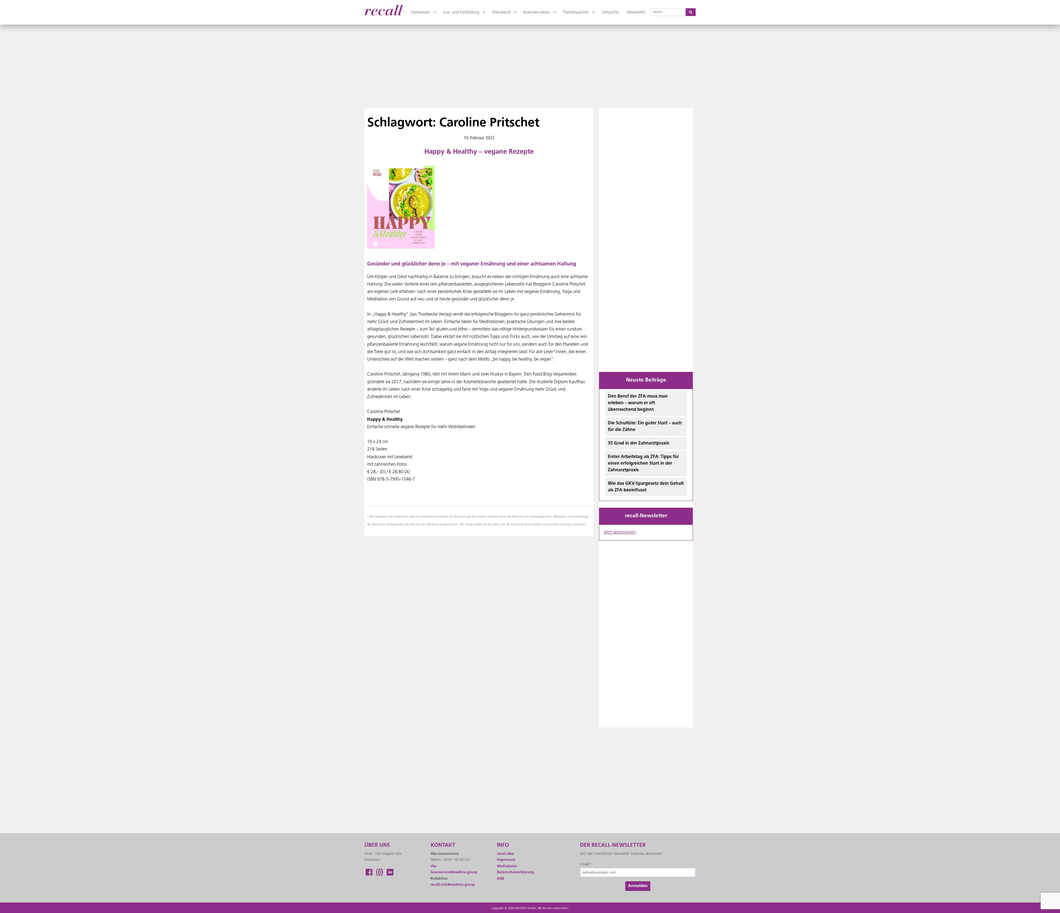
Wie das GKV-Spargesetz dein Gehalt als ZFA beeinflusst (646, 487)
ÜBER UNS (377, 845)
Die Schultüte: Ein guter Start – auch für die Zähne (645, 426)
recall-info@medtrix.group (453, 885)
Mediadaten (507, 866)
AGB (500, 878)
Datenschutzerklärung (515, 872)
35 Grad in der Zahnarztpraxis (638, 443)
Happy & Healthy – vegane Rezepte (479, 152)
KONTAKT (443, 845)
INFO (503, 845)
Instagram (379, 872)
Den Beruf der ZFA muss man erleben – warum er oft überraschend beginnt (638, 403)
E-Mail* (585, 864)
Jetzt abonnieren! (620, 532)
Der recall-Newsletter (613, 845)
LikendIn (390, 872)
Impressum (506, 860)
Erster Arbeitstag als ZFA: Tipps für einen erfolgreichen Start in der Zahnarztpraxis (643, 463)
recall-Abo (505, 854)
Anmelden (638, 886)
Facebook (369, 872)
